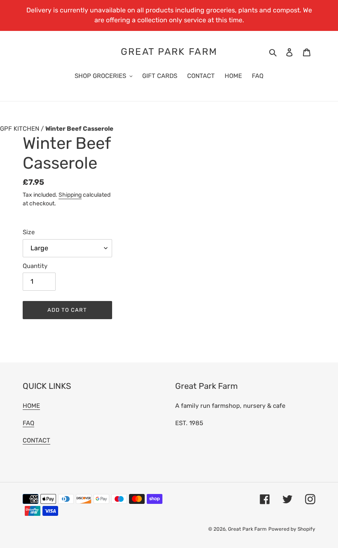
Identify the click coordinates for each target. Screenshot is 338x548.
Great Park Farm (169, 51)
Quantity (35, 266)
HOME (31, 405)
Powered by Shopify (291, 529)
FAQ (28, 423)
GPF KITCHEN (20, 128)
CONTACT (36, 440)
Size (29, 232)
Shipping (70, 194)
